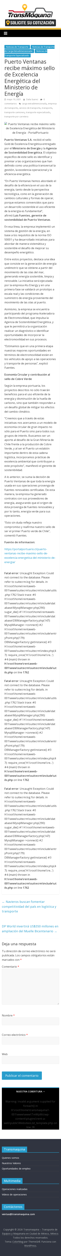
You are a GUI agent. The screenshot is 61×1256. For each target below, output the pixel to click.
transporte (47, 108)
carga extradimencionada (34, 103)
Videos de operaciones (14, 1194)
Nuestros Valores (11, 1163)
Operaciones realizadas (14, 1189)
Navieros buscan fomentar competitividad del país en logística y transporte (29, 906)
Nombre (8, 1015)
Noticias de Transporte (17, 46)
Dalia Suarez (32, 99)
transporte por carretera (16, 116)
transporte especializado (38, 112)
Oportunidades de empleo (16, 1168)
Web (5, 1054)
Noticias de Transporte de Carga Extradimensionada (29, 49)
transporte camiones (14, 112)
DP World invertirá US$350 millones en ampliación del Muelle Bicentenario (30, 928)
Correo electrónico (15, 1035)
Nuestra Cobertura (29, 1091)
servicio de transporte (29, 108)
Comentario (10, 966)
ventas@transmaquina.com (18, 1214)
